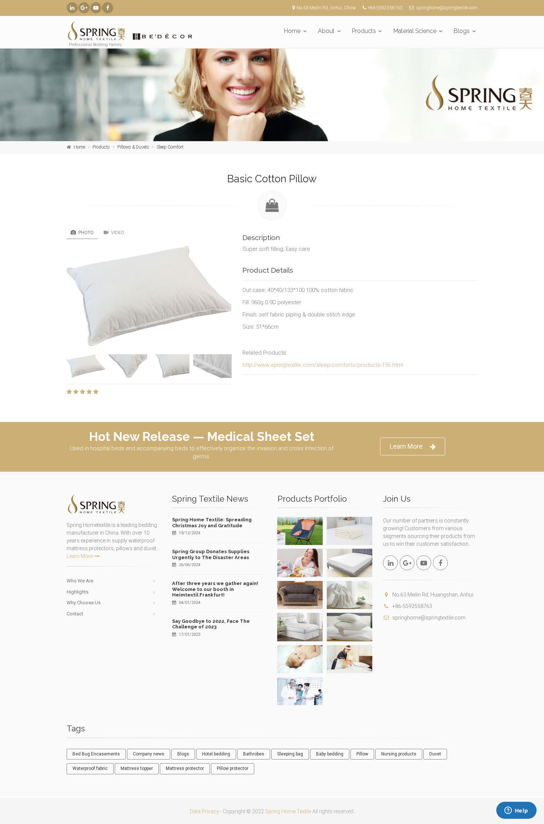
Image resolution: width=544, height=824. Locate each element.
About (326, 30)
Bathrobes (253, 754)
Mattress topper (137, 768)
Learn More (406, 446)
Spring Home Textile (288, 811)
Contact (75, 614)
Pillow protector (232, 768)
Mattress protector (185, 768)
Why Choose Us (84, 602)
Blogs (462, 30)
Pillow (362, 754)
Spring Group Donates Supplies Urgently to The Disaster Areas (210, 554)
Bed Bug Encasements (96, 754)
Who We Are (80, 581)
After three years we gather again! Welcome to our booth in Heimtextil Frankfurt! (215, 589)
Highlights (77, 592)
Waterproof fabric (90, 768)
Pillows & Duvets (133, 147)
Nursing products (398, 754)
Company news (148, 754)
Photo (85, 232)
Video (117, 232)
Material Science (414, 30)
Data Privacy (204, 811)
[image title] (149, 295)
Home (292, 30)
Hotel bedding (216, 754)
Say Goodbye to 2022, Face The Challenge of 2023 (211, 624)
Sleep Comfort (170, 147)
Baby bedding (329, 754)
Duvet (435, 754)
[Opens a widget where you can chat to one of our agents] (516, 811)
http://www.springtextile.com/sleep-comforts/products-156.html (322, 365)
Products (364, 30)
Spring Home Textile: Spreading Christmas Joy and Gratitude (212, 522)
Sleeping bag (290, 754)
